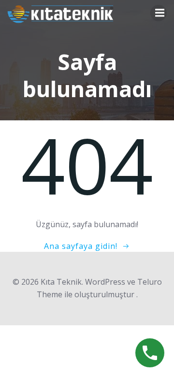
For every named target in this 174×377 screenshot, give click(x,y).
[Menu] (158, 13)
